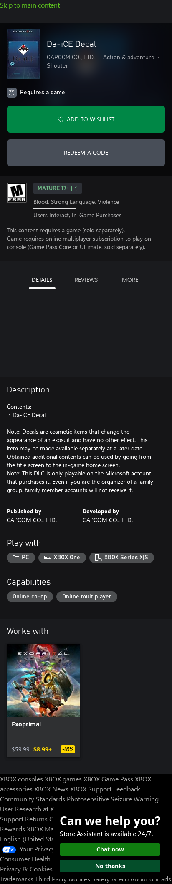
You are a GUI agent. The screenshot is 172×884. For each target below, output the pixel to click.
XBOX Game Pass (108, 778)
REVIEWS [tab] (86, 280)
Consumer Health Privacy (36, 858)
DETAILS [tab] (42, 280)
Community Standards (32, 798)
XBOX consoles (21, 778)
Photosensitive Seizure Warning (113, 798)
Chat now (110, 849)
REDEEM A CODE (86, 152)
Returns (36, 818)
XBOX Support (90, 788)
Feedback (126, 788)
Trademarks (16, 878)
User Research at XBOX (34, 808)
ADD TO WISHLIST (90, 119)
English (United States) (32, 838)
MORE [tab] (130, 280)
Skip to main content (30, 4)
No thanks (110, 866)
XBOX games (63, 778)
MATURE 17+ (53, 188)
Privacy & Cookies (26, 868)
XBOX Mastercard (52, 828)
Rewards (12, 828)
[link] (43, 700)
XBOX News (51, 788)
